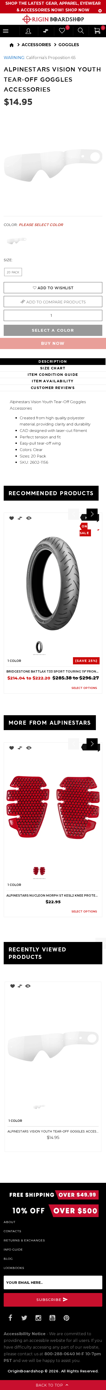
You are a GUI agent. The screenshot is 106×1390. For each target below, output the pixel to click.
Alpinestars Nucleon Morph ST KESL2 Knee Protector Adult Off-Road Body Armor (53, 895)
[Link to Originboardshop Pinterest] (66, 1318)
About (10, 1222)
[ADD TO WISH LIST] (10, 519)
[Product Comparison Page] (46, 32)
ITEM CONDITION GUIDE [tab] (53, 375)
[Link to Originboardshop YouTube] (52, 1318)
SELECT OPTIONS (84, 688)
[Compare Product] (20, 987)
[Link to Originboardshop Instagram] (38, 1318)
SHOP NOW (77, 10)
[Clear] (16, 241)
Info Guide (13, 1249)
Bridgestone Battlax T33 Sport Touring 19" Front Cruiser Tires (53, 671)
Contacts (12, 1231)
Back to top (50, 1385)
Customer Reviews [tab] (53, 388)
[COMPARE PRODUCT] (20, 519)
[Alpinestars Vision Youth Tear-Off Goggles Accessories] (53, 1046)
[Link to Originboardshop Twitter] (24, 1318)
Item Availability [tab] (52, 381)
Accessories (36, 44)
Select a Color (53, 330)
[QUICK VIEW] (29, 519)
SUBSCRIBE (49, 1299)
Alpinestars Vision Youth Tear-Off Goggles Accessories (53, 1131)
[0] (62, 32)
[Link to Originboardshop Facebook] (10, 1318)
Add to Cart (83, 1144)
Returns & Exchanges (24, 1240)
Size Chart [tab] (52, 368)
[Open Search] (81, 31)
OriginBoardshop (26, 1371)
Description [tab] (52, 361)
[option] (53, 603)
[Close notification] (100, 11)
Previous (29, 648)
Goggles (68, 44)
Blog (8, 1258)
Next (74, 648)
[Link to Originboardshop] (53, 19)
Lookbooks (14, 1267)
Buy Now (53, 343)
